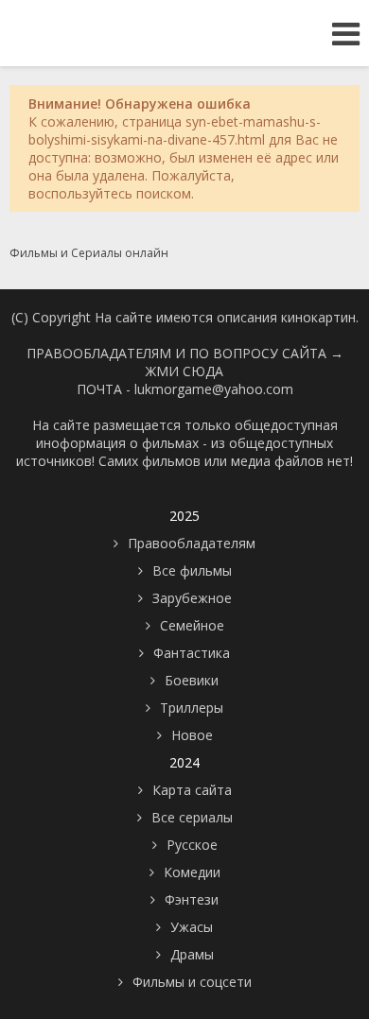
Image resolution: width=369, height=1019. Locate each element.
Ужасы (191, 927)
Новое (192, 735)
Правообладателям (191, 543)
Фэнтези (192, 899)
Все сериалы (192, 817)
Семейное (192, 625)
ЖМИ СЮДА (184, 371)
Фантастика (191, 653)
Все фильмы (192, 570)
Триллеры (191, 708)
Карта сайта (192, 790)
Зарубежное (192, 598)
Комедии (192, 872)
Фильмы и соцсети (192, 982)
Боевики (192, 680)
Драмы (192, 954)
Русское (192, 845)
